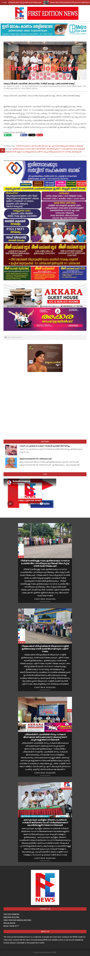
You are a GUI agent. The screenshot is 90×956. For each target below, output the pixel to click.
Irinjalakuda (54, 86)
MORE (74, 86)
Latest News (66, 86)
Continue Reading (45, 599)
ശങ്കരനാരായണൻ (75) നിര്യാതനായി (35, 459)
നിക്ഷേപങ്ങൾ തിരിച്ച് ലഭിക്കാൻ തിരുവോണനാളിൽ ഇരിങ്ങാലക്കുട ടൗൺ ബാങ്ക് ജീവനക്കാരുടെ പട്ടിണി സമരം (45, 648)
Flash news (43, 86)
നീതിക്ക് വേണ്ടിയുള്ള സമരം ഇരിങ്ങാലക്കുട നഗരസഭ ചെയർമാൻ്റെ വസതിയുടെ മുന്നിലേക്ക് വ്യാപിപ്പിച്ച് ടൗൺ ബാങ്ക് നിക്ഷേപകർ (45, 563)
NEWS (79, 86)
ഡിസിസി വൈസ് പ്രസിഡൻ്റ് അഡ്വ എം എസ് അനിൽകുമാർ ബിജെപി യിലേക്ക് (49, 146)
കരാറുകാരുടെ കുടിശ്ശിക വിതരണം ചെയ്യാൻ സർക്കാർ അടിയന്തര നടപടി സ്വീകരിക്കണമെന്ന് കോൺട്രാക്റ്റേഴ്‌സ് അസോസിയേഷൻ (45, 822)
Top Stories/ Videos (29, 89)
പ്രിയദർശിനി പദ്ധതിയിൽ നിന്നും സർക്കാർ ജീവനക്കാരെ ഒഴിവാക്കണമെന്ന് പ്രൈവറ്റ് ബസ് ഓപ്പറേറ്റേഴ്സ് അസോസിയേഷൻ (45, 737)
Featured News (31, 86)
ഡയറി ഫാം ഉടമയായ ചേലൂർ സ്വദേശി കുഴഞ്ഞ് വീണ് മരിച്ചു (44, 446)
